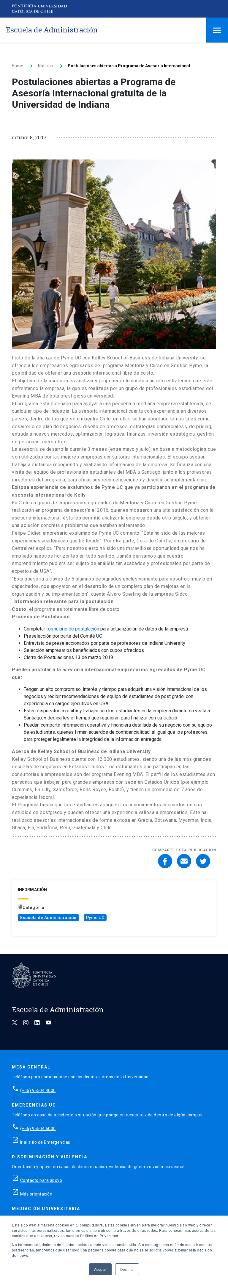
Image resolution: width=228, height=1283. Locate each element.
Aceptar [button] (100, 1269)
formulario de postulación (72, 629)
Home (17, 65)
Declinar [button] (127, 1269)
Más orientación (36, 1194)
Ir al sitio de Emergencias (45, 1142)
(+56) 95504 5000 (38, 1128)
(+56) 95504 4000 (38, 1090)
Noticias (45, 65)
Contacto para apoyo (41, 1180)
